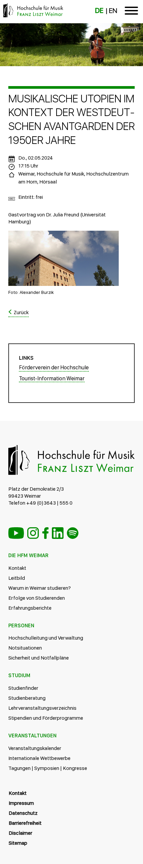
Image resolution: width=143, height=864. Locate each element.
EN (113, 11)
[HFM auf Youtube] (16, 533)
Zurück (21, 312)
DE (99, 11)
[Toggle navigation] (131, 12)
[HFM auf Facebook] (45, 533)
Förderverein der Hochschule (54, 367)
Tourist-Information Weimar (51, 378)
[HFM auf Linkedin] (58, 533)
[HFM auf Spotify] (72, 533)
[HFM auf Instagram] (33, 533)
